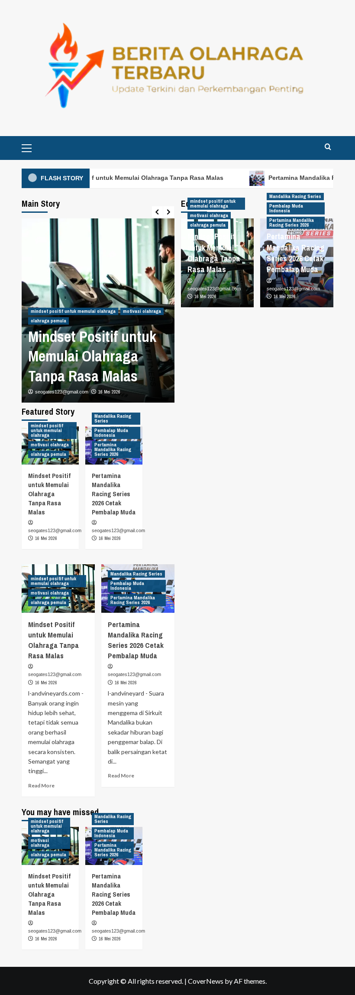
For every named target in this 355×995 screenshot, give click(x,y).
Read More (41, 785)
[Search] (328, 146)
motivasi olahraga (142, 311)
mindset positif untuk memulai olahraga (73, 311)
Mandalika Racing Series (295, 196)
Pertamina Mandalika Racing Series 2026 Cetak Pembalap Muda (295, 253)
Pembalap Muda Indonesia (286, 208)
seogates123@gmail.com (61, 391)
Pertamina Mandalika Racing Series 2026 (291, 222)
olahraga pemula (48, 321)
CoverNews (205, 981)
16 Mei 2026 (109, 392)
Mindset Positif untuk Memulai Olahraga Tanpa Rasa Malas (128, 177)
